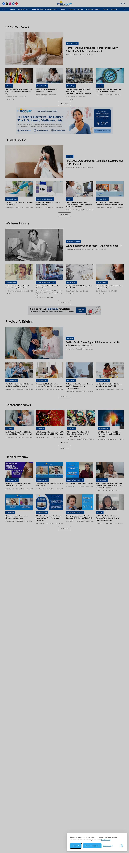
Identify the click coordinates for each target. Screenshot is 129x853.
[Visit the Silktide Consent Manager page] (121, 845)
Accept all (75, 846)
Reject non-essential (92, 846)
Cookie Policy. (106, 840)
